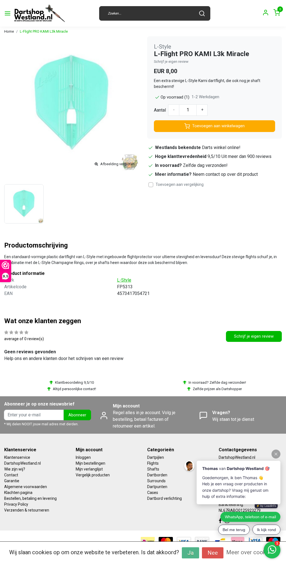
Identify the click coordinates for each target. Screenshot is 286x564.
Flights (153, 463)
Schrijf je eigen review (171, 61)
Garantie (11, 481)
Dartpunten (157, 486)
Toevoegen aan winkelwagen (218, 126)
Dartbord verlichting (164, 498)
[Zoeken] (202, 13)
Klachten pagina (18, 492)
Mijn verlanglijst (89, 469)
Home (9, 31)
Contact (11, 475)
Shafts (153, 469)
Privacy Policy (16, 504)
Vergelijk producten (93, 475)
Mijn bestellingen (90, 463)
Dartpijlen (155, 457)
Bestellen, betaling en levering (30, 498)
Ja (190, 552)
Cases (152, 492)
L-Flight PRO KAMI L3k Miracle (44, 31)
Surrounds (156, 481)
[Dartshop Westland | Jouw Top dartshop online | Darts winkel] (39, 13)
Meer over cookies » (251, 552)
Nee (213, 552)
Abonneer (77, 415)
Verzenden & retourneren (26, 510)
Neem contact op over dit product (225, 174)
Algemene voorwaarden (25, 486)
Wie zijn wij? (14, 469)
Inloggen (83, 457)
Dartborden (157, 475)
